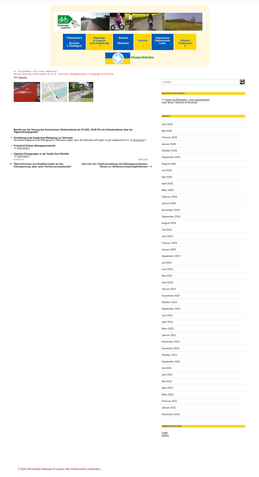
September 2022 (171, 308)
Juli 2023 (167, 262)
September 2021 (171, 361)
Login (165, 432)
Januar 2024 (169, 249)
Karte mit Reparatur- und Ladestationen (187, 99)
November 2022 (171, 295)
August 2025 (169, 163)
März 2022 (168, 328)
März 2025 (168, 190)
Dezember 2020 (171, 414)
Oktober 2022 (169, 302)
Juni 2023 (167, 269)
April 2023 (167, 282)
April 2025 (167, 183)
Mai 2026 (167, 130)
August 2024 (169, 223)
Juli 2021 (167, 368)
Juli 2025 (167, 170)
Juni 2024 (167, 236)
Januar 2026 (169, 144)
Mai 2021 (167, 381)
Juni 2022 (167, 315)
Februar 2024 (169, 242)
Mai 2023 (167, 275)
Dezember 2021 (171, 341)
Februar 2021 (169, 401)
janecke (51, 71)
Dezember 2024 (171, 210)
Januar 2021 (169, 407)
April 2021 (167, 387)
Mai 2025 (167, 177)
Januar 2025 (169, 203)
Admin (165, 435)
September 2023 (171, 256)
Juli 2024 (167, 229)
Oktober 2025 (169, 150)
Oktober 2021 (169, 354)
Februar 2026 (169, 137)
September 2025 (171, 157)
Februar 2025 (169, 196)
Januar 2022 (169, 335)
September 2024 (171, 216)
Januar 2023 (169, 289)
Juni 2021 (167, 374)
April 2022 (167, 321)
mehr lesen (138, 140)
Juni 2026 (167, 124)
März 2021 (168, 394)
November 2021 (171, 348)
